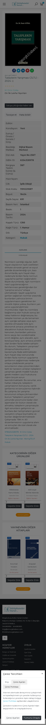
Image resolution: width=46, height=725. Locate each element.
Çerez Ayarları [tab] (19, 682)
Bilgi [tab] (7, 682)
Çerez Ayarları (13, 718)
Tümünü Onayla (32, 718)
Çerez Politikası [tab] (11, 687)
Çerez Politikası (9, 701)
